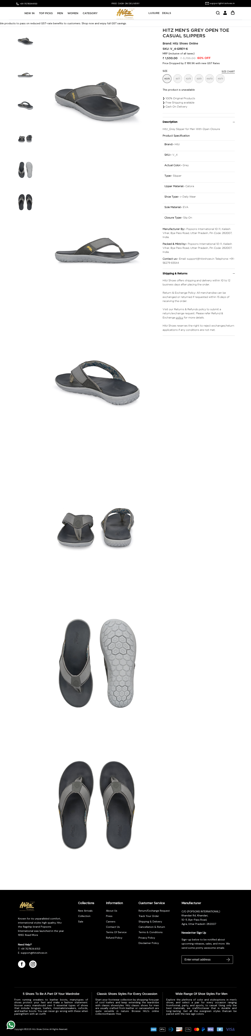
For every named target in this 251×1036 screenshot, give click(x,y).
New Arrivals (85, 910)
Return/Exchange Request (154, 910)
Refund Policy (114, 937)
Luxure (153, 13)
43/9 (199, 78)
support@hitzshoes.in (222, 3)
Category (90, 13)
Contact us (113, 927)
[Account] (225, 14)
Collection (84, 916)
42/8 (188, 78)
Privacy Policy (147, 937)
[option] (125, 3)
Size (165, 71)
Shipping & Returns (175, 273)
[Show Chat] (12, 1024)
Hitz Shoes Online (185, 43)
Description (170, 122)
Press (109, 916)
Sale (80, 921)
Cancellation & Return (152, 927)
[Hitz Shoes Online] (125, 14)
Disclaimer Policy (149, 943)
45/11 (220, 78)
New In (29, 13)
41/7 (178, 78)
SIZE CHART (228, 71)
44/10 (210, 78)
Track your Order (149, 916)
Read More (31, 935)
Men (60, 13)
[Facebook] (21, 964)
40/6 (167, 78)
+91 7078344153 (30, 948)
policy (179, 317)
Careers (110, 921)
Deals (166, 13)
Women (72, 13)
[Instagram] (33, 964)
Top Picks (46, 13)
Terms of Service (116, 932)
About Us (111, 910)
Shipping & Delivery (150, 921)
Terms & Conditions (151, 932)
